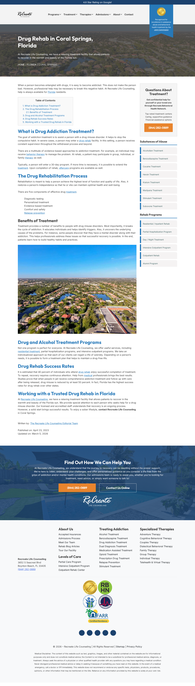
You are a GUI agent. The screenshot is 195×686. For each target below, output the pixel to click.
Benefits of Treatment (39, 112)
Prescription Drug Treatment (114, 558)
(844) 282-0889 (158, 127)
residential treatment (29, 351)
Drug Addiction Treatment (113, 542)
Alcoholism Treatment (153, 150)
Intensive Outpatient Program (156, 247)
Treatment (69, 14)
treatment (23, 168)
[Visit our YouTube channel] (113, 633)
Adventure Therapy (150, 534)
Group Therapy (148, 554)
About (116, 14)
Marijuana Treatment (152, 190)
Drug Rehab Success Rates (38, 118)
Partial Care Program (70, 561)
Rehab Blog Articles (69, 546)
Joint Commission (161, 30)
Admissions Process (69, 538)
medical (88, 375)
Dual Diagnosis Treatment (113, 546)
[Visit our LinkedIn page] (105, 633)
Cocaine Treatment (152, 166)
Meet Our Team (67, 542)
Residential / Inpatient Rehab (156, 224)
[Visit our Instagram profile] (90, 633)
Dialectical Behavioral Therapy (156, 546)
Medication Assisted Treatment (115, 550)
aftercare (64, 168)
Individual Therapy (150, 558)
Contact (128, 14)
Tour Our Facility (67, 550)
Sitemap (120, 646)
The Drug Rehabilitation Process (40, 109)
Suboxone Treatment (152, 206)
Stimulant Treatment (152, 198)
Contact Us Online (118, 488)
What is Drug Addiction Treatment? (42, 105)
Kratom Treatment (151, 182)
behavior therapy (35, 154)
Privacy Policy (134, 646)
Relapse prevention (34, 213)
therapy (29, 157)
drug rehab (85, 140)
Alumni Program (150, 263)
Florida (31, 64)
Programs (53, 14)
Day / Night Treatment (153, 239)
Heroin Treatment (151, 174)
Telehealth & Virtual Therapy (155, 562)
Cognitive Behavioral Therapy (156, 538)
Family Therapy (148, 550)
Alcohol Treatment (109, 534)
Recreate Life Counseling (34, 399)
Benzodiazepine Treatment (155, 158)
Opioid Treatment (108, 554)
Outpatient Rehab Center (72, 569)
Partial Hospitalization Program (157, 232)
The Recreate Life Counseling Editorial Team (54, 423)
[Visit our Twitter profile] (97, 633)
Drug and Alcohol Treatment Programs (44, 115)
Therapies (85, 14)
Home (21, 64)
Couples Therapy (149, 542)
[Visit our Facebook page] (82, 633)
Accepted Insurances (70, 534)
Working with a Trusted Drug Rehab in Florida (47, 122)
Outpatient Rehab (151, 255)
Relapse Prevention (109, 562)
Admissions (102, 14)
